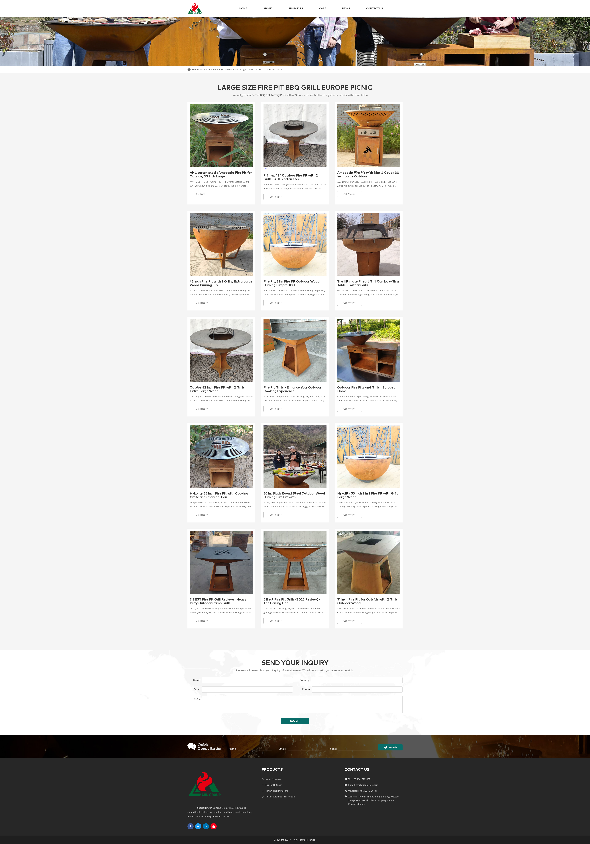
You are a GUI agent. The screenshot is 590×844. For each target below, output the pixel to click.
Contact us (374, 8)
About (268, 8)
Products (296, 8)
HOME (243, 8)
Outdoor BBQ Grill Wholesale (223, 69)
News (346, 8)
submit (295, 721)
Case (322, 8)
